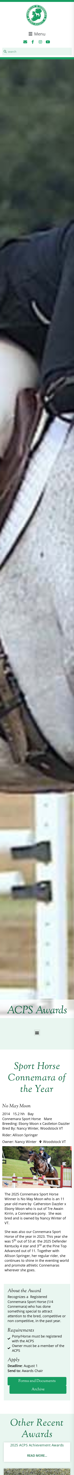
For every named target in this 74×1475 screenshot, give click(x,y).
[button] (37, 33)
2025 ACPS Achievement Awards (37, 1445)
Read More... (37, 1455)
